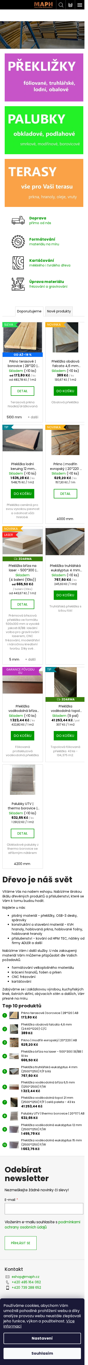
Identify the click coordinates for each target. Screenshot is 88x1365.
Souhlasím (42, 1353)
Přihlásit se (20, 1243)
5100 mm (14, 417)
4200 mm (22, 863)
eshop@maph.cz (25, 1276)
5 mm (14, 659)
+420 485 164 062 (26, 1282)
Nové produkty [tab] (59, 311)
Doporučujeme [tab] (29, 311)
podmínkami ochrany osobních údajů (42, 1225)
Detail (22, 391)
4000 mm (65, 519)
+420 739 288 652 (26, 1287)
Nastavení (42, 1338)
